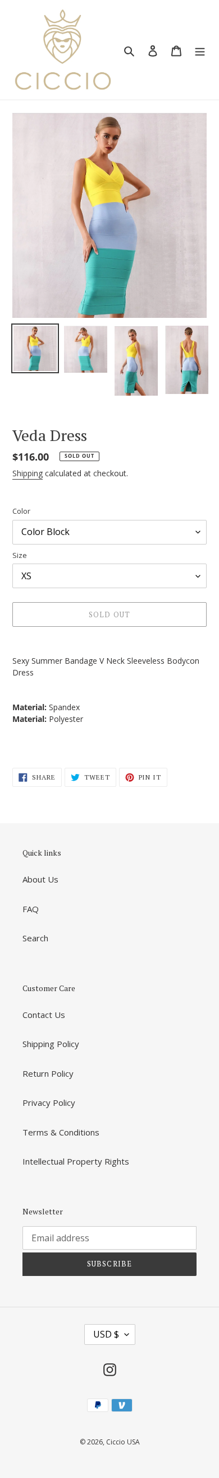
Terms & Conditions (60, 1132)
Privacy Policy (48, 1102)
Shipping (27, 473)
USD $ (106, 1334)
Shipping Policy (50, 1043)
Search (35, 938)
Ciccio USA (123, 1442)
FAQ (30, 908)
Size (19, 555)
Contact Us (43, 1014)
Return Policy (48, 1073)
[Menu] (200, 50)
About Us (40, 879)
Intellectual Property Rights (75, 1161)
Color (21, 511)
